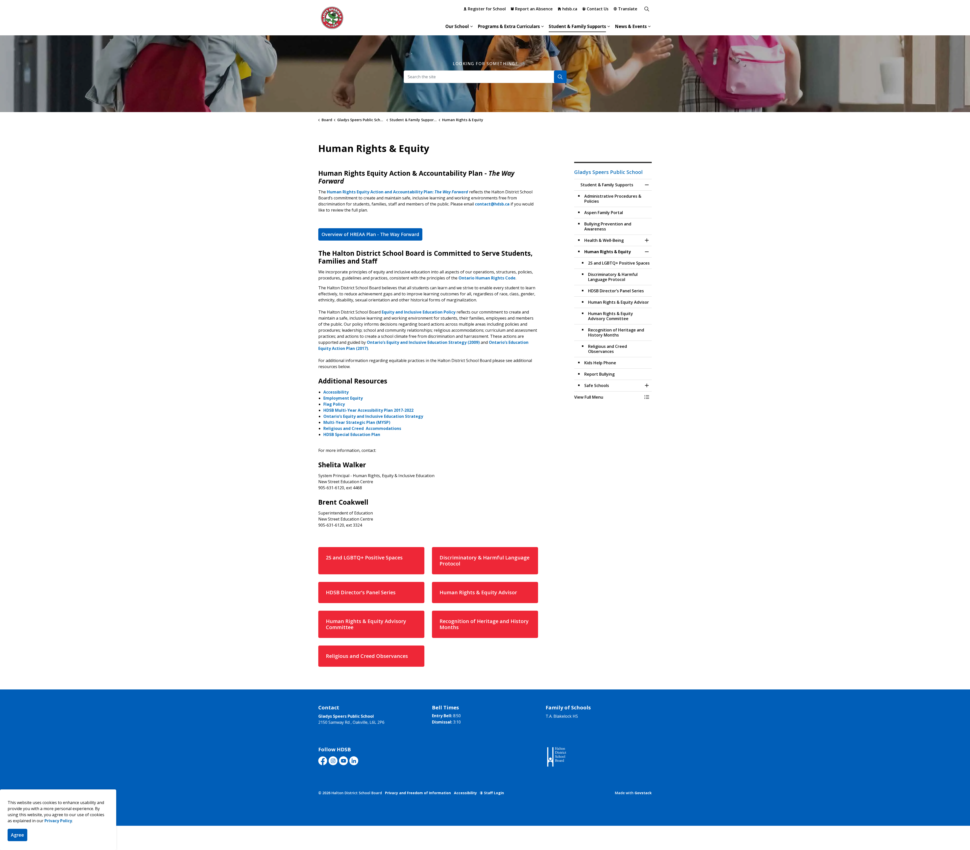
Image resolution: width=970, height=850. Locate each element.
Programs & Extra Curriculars (509, 26)
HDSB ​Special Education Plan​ (351, 434)
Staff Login (494, 792)
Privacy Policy (58, 820)
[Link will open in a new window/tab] (556, 756)
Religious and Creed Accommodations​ (362, 428)
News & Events (631, 26)
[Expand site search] (647, 9)
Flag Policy (334, 404)
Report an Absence (534, 9)
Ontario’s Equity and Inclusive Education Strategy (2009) (423, 342)
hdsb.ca (569, 9)
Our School (457, 26)
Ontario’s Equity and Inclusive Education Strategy (373, 416)
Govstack (643, 792)
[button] (608, 397)
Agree (17, 835)
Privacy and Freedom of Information (418, 792)
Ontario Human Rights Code (487, 278)
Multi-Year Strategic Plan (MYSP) (356, 422)
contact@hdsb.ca (492, 204)
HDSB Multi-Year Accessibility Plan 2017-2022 (368, 410)
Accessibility (336, 392)
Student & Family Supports (577, 26)
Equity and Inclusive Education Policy (418, 312)
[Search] (560, 76)
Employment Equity (343, 398)
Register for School (487, 9)
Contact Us (598, 9)
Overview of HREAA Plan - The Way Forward (370, 234)
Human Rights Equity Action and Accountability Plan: (397, 192)
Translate (627, 9)
